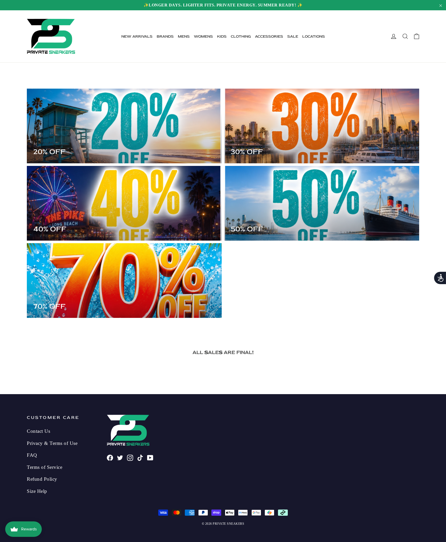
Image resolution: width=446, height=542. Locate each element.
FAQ (32, 455)
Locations (313, 36)
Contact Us (38, 431)
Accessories (269, 36)
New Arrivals (137, 36)
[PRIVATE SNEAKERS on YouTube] (150, 457)
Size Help (37, 491)
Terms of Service (44, 467)
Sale (292, 36)
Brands (165, 36)
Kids (222, 36)
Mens (184, 36)
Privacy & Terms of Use (52, 443)
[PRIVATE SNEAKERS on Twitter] (120, 457)
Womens (203, 36)
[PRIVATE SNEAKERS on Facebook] (110, 457)
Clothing (241, 36)
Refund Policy (42, 479)
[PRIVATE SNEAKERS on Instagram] (130, 457)
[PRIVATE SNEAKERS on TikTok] (140, 457)
